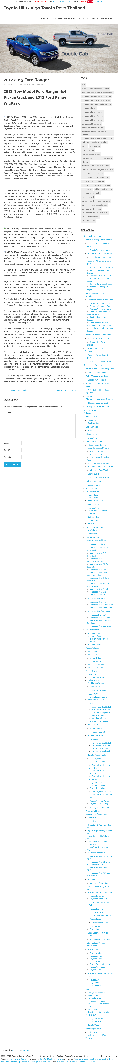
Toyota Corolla (96, 961)
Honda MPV (93, 498)
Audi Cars (92, 420)
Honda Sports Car (95, 501)
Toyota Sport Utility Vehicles (100, 892)
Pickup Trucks (92, 671)
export (84, 146)
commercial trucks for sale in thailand (94, 133)
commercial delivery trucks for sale (96, 97)
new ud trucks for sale (91, 154)
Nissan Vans (93, 1009)
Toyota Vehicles (92, 946)
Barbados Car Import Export (101, 303)
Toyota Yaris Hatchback (100, 964)
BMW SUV (92, 675)
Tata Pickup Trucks (96, 736)
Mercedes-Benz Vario (99, 592)
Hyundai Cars (93, 508)
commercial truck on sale (92, 120)
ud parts (106, 201)
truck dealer (87, 177)
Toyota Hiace (95, 1021)
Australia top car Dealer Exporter (100, 369)
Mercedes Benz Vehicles (96, 540)
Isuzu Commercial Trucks (98, 448)
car (83, 93)
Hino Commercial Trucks (98, 445)
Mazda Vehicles (92, 537)
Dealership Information (63, 18)
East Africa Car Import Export (100, 254)
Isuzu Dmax (94, 703)
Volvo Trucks (93, 474)
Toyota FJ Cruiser (97, 896)
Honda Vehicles (92, 491)
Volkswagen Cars (95, 1032)
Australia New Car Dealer (98, 372)
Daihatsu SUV (93, 680)
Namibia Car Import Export (101, 276)
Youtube (98, 1)
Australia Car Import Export (101, 361)
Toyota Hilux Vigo (97, 788)
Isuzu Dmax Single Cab (101, 713)
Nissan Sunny (95, 661)
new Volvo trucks (89, 158)
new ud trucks (88, 150)
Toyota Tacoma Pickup (99, 801)
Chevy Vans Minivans (97, 993)
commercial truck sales (91, 124)
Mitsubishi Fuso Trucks (99, 470)
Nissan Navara (96, 728)
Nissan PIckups (94, 724)
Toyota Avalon (96, 956)
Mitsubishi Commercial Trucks (100, 466)
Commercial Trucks (94, 442)
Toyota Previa (95, 985)
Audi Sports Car (94, 423)
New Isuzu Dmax (98, 715)
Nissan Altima (95, 658)
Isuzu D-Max (95, 146)
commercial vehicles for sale (94, 138)
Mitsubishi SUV (94, 879)
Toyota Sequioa (96, 929)
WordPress (16, 1050)
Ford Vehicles (91, 489)
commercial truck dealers (92, 112)
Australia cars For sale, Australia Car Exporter (76, 1062)
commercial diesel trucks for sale (96, 100)
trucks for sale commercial (93, 181)
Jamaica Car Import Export (101, 309)
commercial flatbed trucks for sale (96, 104)
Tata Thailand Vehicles (95, 943)
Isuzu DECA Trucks (97, 452)
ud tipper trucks (88, 213)
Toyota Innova (96, 983)
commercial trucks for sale (93, 128)
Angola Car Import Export (100, 250)
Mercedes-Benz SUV (96, 853)
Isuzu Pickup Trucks (96, 700)
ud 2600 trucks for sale (100, 185)
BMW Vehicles (92, 427)
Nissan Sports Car (95, 667)
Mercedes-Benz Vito (98, 595)
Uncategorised (90, 410)
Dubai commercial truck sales (94, 142)
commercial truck (89, 108)
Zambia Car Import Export (101, 284)
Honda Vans (93, 995)
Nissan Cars (93, 654)
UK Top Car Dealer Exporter (97, 407)
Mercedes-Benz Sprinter (100, 589)
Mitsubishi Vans (94, 644)
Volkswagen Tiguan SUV (100, 939)
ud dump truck (88, 197)
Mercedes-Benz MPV (96, 598)
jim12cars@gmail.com (62, 1)
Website (7, 457)
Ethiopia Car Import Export (101, 257)
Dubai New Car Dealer (97, 380)
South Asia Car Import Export (100, 338)
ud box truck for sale (103, 189)
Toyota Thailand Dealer (16, 1059)
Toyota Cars (93, 949)
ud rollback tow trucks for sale (95, 205)
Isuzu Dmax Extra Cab (101, 710)
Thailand (86, 162)
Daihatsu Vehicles (93, 481)
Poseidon (26, 1050)
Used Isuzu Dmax (99, 718)
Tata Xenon (94, 739)
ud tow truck (102, 213)
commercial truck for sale (92, 116)
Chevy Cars (92, 438)
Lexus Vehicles (92, 530)
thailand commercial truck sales (95, 166)
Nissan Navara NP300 (101, 732)
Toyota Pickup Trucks (97, 755)
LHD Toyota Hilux (97, 759)
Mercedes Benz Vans (96, 1001)
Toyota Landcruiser (98, 909)
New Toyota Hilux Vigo (101, 792)
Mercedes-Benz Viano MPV (101, 607)
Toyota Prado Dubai (100, 923)
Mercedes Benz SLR (98, 615)
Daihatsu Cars (94, 485)
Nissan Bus (92, 652)
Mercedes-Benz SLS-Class (100, 626)
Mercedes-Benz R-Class (99, 602)
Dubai (110, 138)
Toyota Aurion (96, 953)
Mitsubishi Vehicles (94, 630)
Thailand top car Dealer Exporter (99, 399)
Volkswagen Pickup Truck (98, 807)
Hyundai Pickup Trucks (97, 697)
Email (7, 450)
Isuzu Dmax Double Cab (101, 707)
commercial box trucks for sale (100, 93)
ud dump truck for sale (91, 201)
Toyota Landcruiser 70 (101, 915)
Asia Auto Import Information (98, 335)
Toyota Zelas (95, 970)
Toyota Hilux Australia (99, 761)
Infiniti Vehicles (92, 517)
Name (7, 443)
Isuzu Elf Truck (96, 454)
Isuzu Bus (92, 524)
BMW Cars (92, 430)
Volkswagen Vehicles (94, 1029)
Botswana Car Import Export (102, 267)
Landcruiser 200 (98, 913)
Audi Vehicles (91, 417)
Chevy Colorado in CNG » (65, 390)
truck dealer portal (101, 177)
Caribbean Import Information (100, 300)
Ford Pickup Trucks (96, 683)
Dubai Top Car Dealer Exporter (98, 376)
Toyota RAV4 (95, 926)
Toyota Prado (95, 919)
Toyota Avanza (96, 980)
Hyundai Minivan (95, 998)
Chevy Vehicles (92, 434)
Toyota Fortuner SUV (99, 899)
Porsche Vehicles (93, 811)
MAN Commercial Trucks (98, 464)
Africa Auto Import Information (99, 240)
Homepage (45, 18)
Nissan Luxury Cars (96, 665)
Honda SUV (93, 694)
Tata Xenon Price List (100, 748)
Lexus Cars (92, 534)
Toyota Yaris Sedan (98, 967)
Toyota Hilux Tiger (97, 785)
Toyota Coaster (96, 1018)
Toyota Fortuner (89, 170)
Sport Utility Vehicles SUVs (97, 814)
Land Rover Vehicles (94, 527)
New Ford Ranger (39, 84)
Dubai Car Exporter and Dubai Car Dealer (90, 1059)
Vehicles (82, 18)
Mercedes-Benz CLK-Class (100, 570)
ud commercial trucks (91, 193)
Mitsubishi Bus (94, 633)
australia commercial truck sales (95, 89)
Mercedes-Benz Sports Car (99, 611)
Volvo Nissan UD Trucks (100, 477)
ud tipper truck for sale (91, 209)
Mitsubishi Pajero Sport (99, 883)
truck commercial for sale (92, 174)
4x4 (83, 85)
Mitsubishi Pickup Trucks (98, 722)
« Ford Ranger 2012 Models (15, 390)
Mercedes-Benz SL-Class (100, 618)
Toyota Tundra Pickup (99, 804)
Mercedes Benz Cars (96, 544)
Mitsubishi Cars (94, 636)
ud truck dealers (89, 221)
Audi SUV (92, 818)
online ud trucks (105, 158)
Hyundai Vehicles (93, 504)
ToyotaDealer (24, 84)
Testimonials (91, 396)
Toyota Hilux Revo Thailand (51, 1059)
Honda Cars (93, 495)
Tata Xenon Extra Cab (101, 746)
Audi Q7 (93, 821)
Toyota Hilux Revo (105, 170)
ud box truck (87, 189)
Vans (88, 989)
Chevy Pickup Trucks (96, 677)
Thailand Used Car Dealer (98, 403)
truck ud (85, 185)
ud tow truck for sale (90, 217)
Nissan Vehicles (92, 648)
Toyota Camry (96, 959)
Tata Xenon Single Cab (101, 751)
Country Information (101, 18)
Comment (8, 412)
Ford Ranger (95, 687)
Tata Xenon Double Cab (101, 743)
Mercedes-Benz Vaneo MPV (101, 605)
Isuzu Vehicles (92, 520)
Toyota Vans (93, 1025)
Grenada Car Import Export (101, 306)
